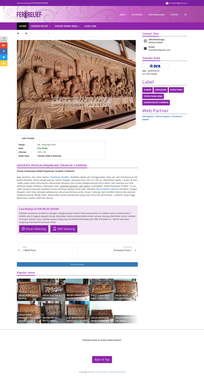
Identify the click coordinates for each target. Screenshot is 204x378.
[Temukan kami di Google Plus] (114, 346)
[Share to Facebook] (3, 51)
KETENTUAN (137, 14)
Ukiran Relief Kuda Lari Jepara (124, 319)
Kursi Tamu (176, 89)
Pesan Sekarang (35, 229)
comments (79, 264)
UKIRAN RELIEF (40, 26)
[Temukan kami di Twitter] (106, 346)
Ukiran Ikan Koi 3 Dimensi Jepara (51, 297)
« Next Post (29, 250)
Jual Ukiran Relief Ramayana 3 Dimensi (77, 319)
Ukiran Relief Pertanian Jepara (123, 297)
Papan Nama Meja (153, 96)
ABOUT (123, 14)
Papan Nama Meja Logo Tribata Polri (100, 297)
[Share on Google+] (3, 45)
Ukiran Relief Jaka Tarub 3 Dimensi (100, 319)
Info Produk (28, 138)
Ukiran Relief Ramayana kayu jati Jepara (28, 317)
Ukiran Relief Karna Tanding (28, 297)
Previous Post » (123, 250)
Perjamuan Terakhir (59, 177)
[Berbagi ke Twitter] (3, 57)
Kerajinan (160, 89)
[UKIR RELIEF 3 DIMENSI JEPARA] (29, 14)
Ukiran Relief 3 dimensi (107, 189)
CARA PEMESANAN (156, 14)
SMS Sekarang (65, 229)
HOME (22, 26)
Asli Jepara (147, 116)
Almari (147, 89)
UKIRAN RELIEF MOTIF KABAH (50, 319)
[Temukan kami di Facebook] (89, 346)
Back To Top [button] (102, 359)
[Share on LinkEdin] (3, 63)
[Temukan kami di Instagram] (98, 346)
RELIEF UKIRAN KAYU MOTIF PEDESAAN (77, 297)
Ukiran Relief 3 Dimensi (156, 102)
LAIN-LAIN (90, 26)
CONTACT (174, 14)
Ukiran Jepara (163, 116)
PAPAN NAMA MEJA (66, 26)
